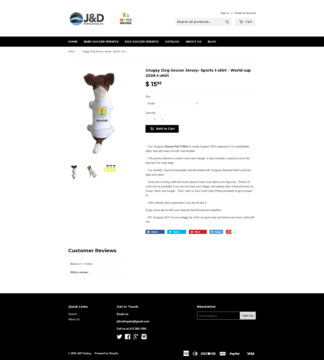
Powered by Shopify (106, 353)
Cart (248, 21)
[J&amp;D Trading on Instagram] (144, 338)
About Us (193, 41)
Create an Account (245, 13)
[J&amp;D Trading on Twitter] (119, 338)
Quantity (150, 113)
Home (72, 41)
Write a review (79, 272)
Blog (212, 41)
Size (148, 96)
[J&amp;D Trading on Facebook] (127, 338)
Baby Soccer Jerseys (101, 41)
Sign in (225, 13)
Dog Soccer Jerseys (142, 41)
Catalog (172, 41)
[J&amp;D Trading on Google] (136, 338)
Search (72, 314)
